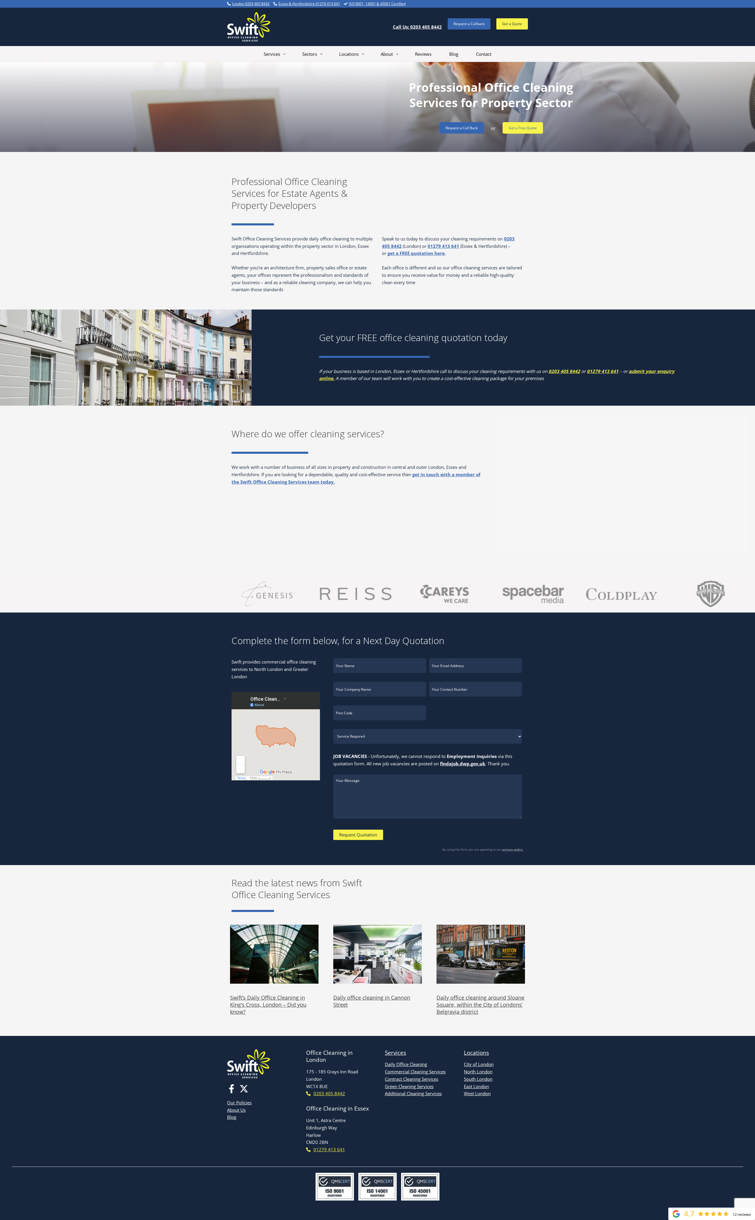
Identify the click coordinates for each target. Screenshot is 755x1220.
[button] (469, 24)
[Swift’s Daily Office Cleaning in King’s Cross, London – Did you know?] (274, 954)
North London (478, 1072)
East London (476, 1086)
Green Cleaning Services (409, 1086)
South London (478, 1079)
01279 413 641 (443, 246)
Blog (231, 1117)
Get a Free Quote (523, 127)
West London (477, 1093)
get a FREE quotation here (416, 253)
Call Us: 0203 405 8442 (417, 27)
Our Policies (239, 1103)
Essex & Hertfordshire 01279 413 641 (309, 3)
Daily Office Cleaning (406, 1064)
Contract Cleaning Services (411, 1079)
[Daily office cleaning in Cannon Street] (377, 954)
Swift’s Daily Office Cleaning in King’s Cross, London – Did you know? (268, 1004)
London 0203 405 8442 (251, 3)
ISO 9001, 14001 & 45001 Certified (377, 3)
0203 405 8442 (564, 371)
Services (395, 1053)
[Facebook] (231, 1088)
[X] (243, 1088)
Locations (476, 1053)
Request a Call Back (462, 127)
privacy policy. (512, 849)
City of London (479, 1064)
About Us (236, 1110)
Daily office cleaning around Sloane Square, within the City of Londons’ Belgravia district (480, 1004)
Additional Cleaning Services (413, 1093)
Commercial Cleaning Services (415, 1072)
